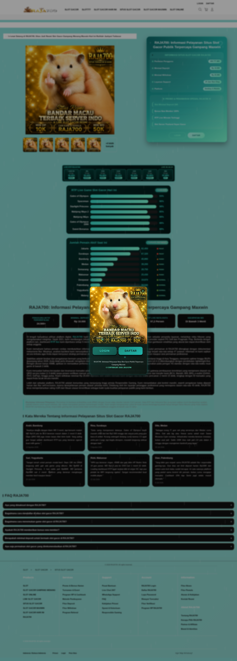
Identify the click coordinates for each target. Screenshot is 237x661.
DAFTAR (131, 350)
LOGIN (105, 350)
